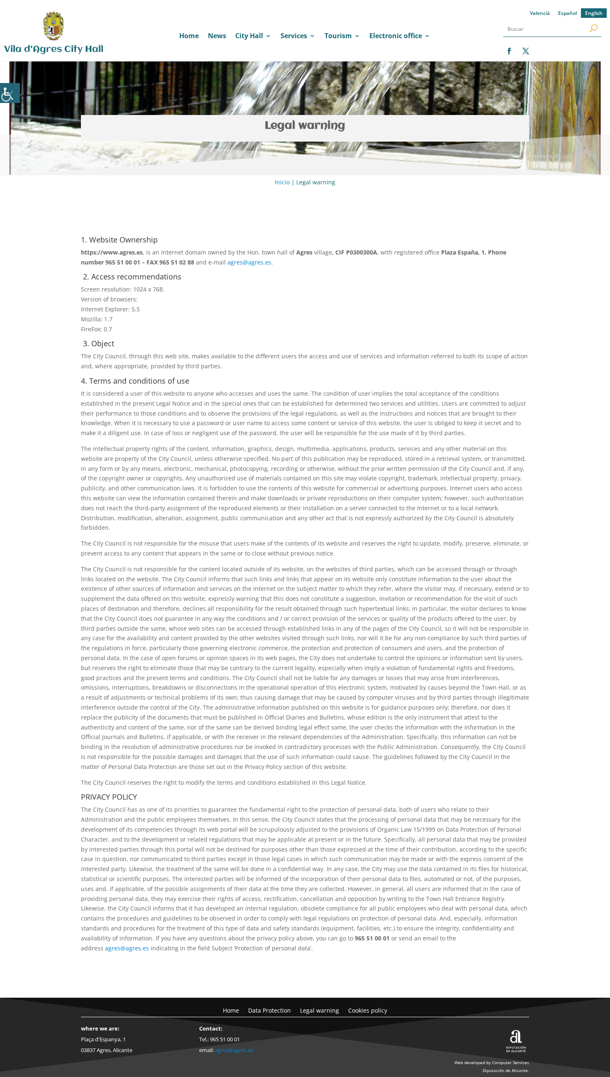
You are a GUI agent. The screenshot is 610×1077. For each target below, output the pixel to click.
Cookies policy (367, 1009)
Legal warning (319, 1009)
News (217, 36)
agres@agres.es (249, 262)
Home (189, 36)
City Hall (249, 36)
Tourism (338, 36)
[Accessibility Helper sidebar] (10, 93)
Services (294, 36)
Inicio (282, 182)
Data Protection (269, 1009)
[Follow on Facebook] (509, 51)
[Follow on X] (525, 51)
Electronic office (395, 36)
